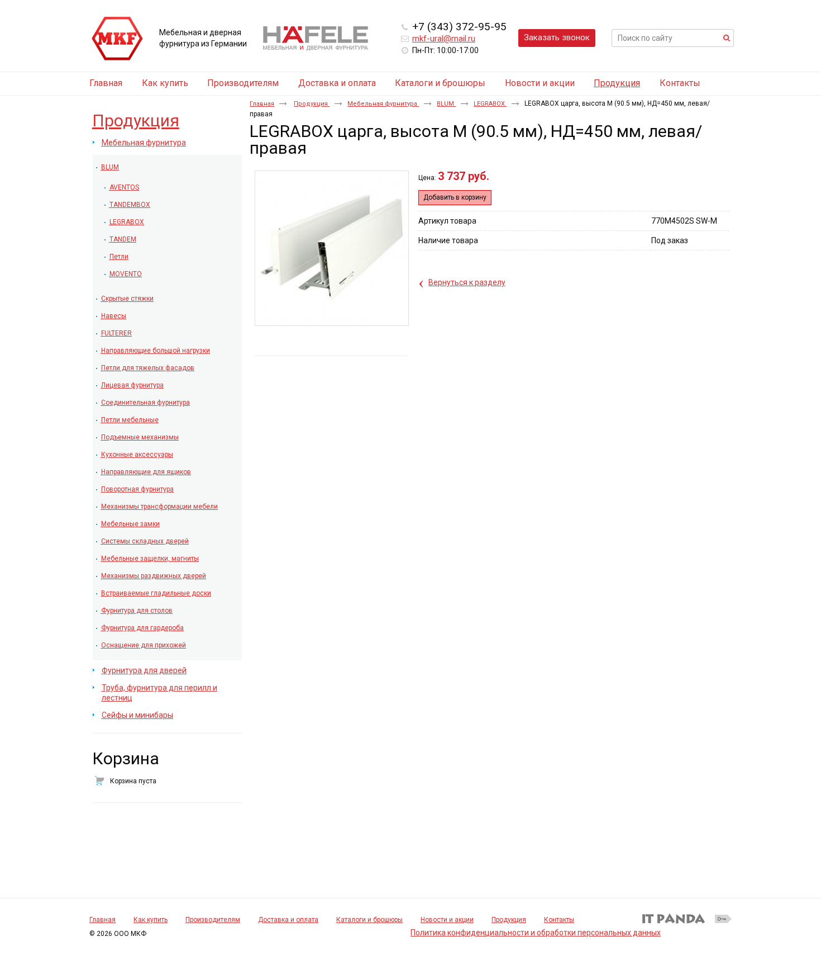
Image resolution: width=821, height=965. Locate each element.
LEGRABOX (490, 103)
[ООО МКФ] (117, 39)
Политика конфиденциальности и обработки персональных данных (535, 932)
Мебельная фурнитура (383, 103)
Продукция (617, 83)
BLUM (446, 103)
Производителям (212, 920)
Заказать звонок (557, 37)
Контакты (559, 920)
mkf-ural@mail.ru (443, 39)
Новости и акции (447, 920)
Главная (262, 103)
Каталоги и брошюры (369, 920)
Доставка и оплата (288, 920)
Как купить (150, 920)
